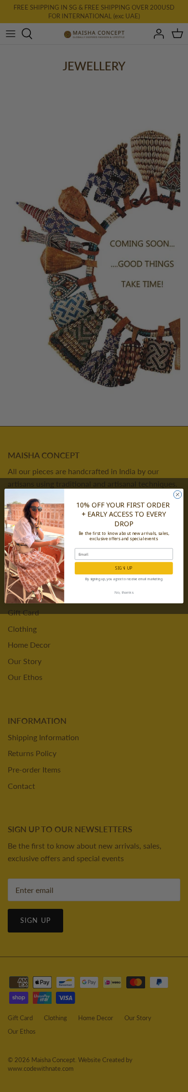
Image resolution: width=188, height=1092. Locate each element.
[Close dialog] (178, 495)
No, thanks (123, 592)
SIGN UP (123, 568)
